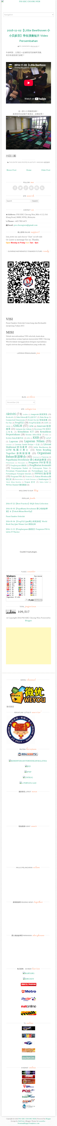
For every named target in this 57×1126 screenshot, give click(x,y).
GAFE (46, 423)
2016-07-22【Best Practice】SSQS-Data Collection (27, 503)
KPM (28, 438)
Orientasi (36, 457)
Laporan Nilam (34, 441)
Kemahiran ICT (26, 431)
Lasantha (42, 1121)
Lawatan (9, 444)
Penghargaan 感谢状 (18, 465)
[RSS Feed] (42, 187)
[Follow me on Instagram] (36, 187)
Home (28, 170)
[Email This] (7, 156)
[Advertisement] (28, 645)
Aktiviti (33, 162)
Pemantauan (10, 463)
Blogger (28, 620)
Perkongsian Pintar (40, 468)
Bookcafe (9, 417)
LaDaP (48, 438)
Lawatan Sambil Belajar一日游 (27, 444)
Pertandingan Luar (40, 471)
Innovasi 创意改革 (43, 162)
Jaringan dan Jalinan (23, 429)
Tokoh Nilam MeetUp (13, 482)
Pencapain (21, 463)
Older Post (45, 170)
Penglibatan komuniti (40, 465)
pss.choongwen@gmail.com (25, 225)
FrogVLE (19, 422)
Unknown (25, 46)
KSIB (36, 437)
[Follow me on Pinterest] (31, 187)
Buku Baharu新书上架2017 (26, 417)
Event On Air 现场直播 (37, 420)
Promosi (28, 476)
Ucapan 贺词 (30, 482)
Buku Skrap (44, 417)
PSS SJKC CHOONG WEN (27, 1119)
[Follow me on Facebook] (15, 187)
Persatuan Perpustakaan (16, 471)
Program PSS (16, 476)
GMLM (17, 426)
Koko (46, 435)
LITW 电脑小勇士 (17, 449)
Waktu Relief (44, 482)
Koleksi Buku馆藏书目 (15, 438)
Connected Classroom (15, 420)
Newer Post (11, 170)
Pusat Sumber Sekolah (15, 516)
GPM (31, 426)
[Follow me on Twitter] (20, 187)
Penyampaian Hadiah (19, 468)
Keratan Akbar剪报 (33, 435)
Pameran (44, 457)
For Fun (9, 423)
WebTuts (21, 1121)
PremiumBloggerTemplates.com (28, 1123)
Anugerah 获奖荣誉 (39, 414)
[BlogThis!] (9, 156)
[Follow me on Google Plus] (25, 187)
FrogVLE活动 (35, 422)
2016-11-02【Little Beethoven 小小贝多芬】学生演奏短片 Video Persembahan (28, 36)
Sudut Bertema (31, 479)
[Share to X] (12, 156)
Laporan (13, 441)
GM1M (8, 426)
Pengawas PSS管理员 (39, 462)
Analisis (25, 414)
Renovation (19, 479)
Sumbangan (43, 479)
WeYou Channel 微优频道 (16, 484)
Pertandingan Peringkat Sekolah (18, 474)
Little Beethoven (41, 447)
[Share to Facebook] (14, 156)
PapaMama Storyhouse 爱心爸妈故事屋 (26, 459)
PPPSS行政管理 (43, 473)
